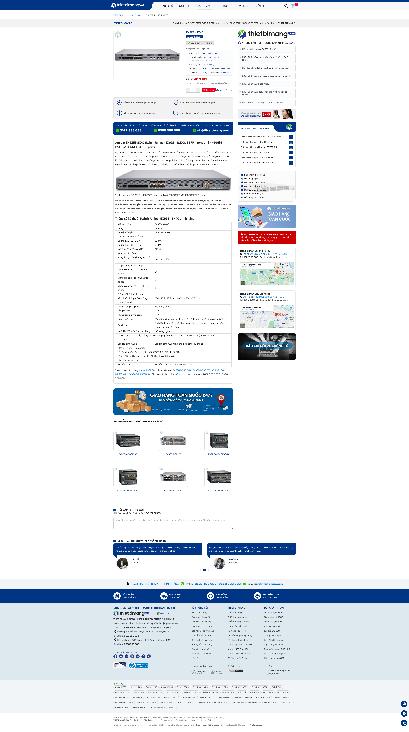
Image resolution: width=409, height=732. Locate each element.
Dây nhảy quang (263, 697)
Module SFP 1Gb (172, 692)
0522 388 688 (131, 130)
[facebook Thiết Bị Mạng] (116, 656)
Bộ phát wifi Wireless (238, 640)
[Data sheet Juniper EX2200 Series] (291, 152)
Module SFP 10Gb (191, 692)
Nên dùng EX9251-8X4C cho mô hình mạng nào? (265, 68)
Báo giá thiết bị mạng (201, 640)
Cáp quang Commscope (146, 702)
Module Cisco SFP (155, 692)
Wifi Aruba (254, 692)
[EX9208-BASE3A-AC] (219, 476)
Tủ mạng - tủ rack (203, 702)
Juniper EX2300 (272, 626)
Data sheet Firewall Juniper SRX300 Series (261, 147)
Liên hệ (260, 6)
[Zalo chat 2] (404, 714)
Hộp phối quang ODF (274, 658)
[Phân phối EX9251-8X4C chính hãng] (267, 34)
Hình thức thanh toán (201, 635)
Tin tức (223, 6)
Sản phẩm (204, 6)
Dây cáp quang (280, 697)
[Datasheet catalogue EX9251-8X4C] (267, 127)
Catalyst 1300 (151, 687)
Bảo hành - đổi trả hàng (202, 631)
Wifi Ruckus (268, 692)
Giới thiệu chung (199, 612)
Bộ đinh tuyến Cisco (237, 658)
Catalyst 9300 (183, 687)
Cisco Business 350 (259, 687)
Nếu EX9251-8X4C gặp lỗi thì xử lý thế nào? (262, 102)
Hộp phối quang (184, 702)
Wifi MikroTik (282, 692)
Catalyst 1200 (136, 687)
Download (243, 6)
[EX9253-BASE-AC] (173, 476)
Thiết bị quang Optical (238, 621)
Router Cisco (139, 692)
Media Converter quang (275, 653)
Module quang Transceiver (240, 644)
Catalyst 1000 (120, 687)
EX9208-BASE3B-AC (139, 374)
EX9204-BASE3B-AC (203, 370)
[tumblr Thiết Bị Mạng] (149, 656)
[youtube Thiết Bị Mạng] (127, 656)
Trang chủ (166, 6)
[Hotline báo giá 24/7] (404, 723)
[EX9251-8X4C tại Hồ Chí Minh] (267, 316)
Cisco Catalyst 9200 (273, 617)
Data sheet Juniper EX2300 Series (257, 162)
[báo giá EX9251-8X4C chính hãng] (267, 114)
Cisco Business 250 (239, 687)
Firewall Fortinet (121, 707)
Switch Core (276, 687)
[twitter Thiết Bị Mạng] (121, 656)
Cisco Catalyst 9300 (273, 621)
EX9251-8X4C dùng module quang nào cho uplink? (266, 76)
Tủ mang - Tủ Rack (237, 631)
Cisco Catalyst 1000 (273, 612)
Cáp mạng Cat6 (238, 702)
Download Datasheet (201, 653)
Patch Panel (253, 702)
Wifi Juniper (120, 697)
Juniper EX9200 (146, 370)
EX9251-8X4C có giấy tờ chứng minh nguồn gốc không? (264, 93)
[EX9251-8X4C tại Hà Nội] (267, 273)
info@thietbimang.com (213, 130)
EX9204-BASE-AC (182, 370)
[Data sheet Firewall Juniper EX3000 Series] (291, 137)
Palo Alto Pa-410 (158, 707)
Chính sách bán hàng (201, 621)
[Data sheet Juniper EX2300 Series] (291, 163)
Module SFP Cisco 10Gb (239, 653)
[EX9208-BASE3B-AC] (128, 476)
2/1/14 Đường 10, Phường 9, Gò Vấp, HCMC (263, 297)
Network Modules (122, 692)
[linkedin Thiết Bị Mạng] (138, 656)
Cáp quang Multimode (274, 644)
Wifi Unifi (242, 692)
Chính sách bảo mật (200, 617)
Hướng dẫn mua (225, 90)
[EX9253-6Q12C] (173, 440)
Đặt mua (210, 89)
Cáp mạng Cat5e (220, 702)
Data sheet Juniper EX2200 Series (257, 152)
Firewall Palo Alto (140, 707)
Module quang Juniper (243, 697)
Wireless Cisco (228, 692)
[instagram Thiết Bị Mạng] (132, 656)
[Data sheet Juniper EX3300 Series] (291, 157)
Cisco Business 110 (200, 687)
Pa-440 (172, 707)
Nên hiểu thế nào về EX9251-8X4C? (259, 49)
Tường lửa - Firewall (237, 626)
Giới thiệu (185, 6)
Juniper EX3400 (272, 631)
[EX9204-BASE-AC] (128, 440)
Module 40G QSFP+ (210, 692)
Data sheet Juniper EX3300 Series (257, 157)
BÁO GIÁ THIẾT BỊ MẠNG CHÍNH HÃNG (155, 584)
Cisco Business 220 (220, 687)
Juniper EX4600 (205, 697)
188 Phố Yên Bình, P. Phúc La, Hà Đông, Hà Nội (264, 254)
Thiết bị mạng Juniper (238, 617)
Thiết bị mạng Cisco (237, 612)
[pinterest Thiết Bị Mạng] (144, 656)
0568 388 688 (169, 130)
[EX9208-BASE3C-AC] (219, 440)
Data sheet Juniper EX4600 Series (257, 142)
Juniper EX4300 (188, 697)
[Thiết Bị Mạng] (127, 6)
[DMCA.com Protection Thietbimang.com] (236, 670)
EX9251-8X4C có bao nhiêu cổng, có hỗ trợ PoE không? (264, 58)
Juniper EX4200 (170, 697)
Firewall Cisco (286, 702)
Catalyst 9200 (167, 687)
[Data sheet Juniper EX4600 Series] (291, 142)
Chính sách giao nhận (201, 626)
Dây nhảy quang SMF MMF (277, 649)
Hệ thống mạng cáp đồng (240, 635)
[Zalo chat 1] (404, 704)
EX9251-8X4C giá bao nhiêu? (255, 84)
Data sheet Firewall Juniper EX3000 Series (261, 136)
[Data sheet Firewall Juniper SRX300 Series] (291, 147)
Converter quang (167, 702)
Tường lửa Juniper (272, 635)
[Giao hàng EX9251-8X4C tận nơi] (267, 216)
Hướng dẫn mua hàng (201, 644)
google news (273, 673)
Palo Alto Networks (273, 640)
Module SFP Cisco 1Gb (238, 649)
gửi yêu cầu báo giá (185, 374)
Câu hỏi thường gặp (200, 649)
